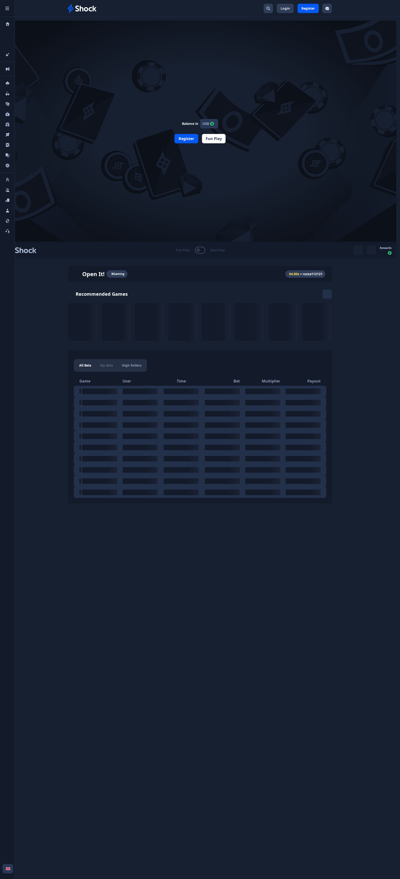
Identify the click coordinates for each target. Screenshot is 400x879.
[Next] (327, 294)
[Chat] (327, 8)
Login (285, 8)
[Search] (268, 8)
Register (308, 8)
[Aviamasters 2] (149, 322)
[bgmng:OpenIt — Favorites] (76, 274)
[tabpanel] (200, 437)
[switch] (199, 250)
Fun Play (214, 138)
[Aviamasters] (116, 322)
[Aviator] (82, 322)
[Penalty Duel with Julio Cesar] (249, 322)
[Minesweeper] (216, 322)
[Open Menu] (7, 8)
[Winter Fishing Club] (316, 322)
